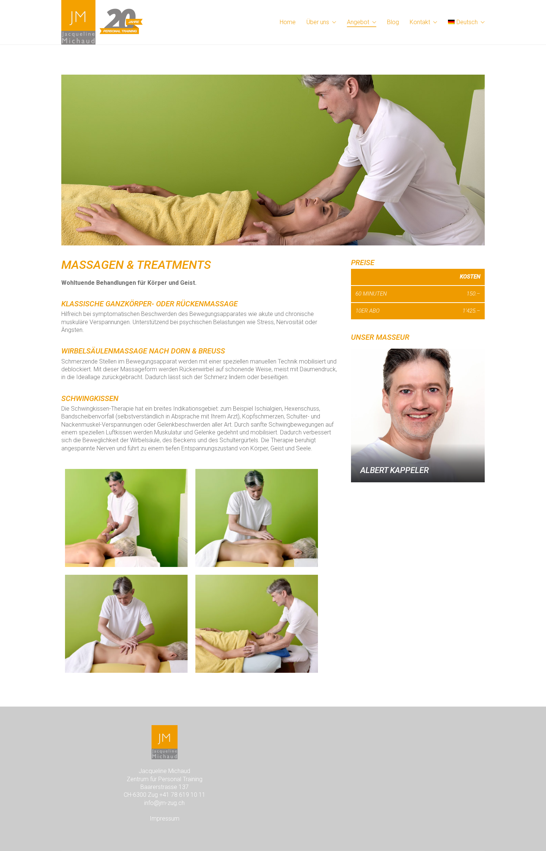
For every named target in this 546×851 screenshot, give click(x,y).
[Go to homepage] (102, 22)
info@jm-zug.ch (164, 802)
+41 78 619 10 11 (182, 794)
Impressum (164, 818)
